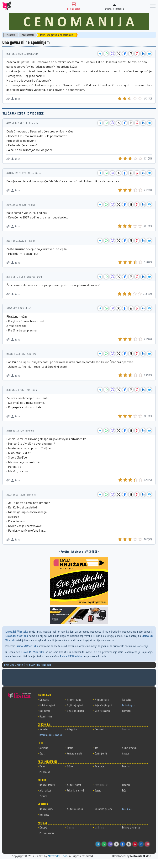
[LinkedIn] (141, 844)
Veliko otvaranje (130, 748)
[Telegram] (98, 844)
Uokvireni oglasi (47, 705)
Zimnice (43, 796)
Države (70, 766)
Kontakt (43, 827)
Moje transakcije (102, 711)
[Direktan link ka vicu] (8, 98)
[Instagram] (147, 844)
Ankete (125, 753)
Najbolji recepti (74, 785)
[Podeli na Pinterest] (137, 53)
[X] (116, 844)
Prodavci (126, 766)
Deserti (98, 790)
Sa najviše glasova (103, 809)
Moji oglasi (45, 711)
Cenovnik (126, 711)
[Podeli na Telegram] (100, 53)
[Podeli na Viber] (112, 53)
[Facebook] (122, 844)
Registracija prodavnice (51, 735)
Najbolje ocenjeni (75, 809)
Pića (124, 790)
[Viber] (110, 844)
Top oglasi (126, 699)
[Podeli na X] (118, 53)
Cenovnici (99, 729)
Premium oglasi (102, 699)
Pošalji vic (127, 809)
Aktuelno (44, 729)
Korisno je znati (74, 753)
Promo (70, 748)
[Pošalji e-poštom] (149, 53)
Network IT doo (57, 856)
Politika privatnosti (131, 827)
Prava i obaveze (47, 833)
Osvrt (42, 753)
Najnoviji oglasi (74, 699)
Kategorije (44, 699)
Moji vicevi (45, 814)
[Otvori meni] (153, 6)
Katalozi (43, 766)
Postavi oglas (128, 705)
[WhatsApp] (104, 844)
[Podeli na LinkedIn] (143, 53)
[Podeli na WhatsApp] (106, 53)
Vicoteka (11, 34)
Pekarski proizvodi (75, 790)
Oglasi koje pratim (75, 711)
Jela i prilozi (45, 790)
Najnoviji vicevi (47, 809)
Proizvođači (45, 772)
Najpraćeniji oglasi (103, 705)
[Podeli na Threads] (131, 53)
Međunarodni (28, 34)
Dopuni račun (46, 716)
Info (96, 748)
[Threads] (128, 844)
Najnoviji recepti (47, 785)
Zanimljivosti (101, 753)
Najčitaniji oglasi (75, 705)
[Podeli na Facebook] (124, 53)
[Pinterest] (135, 844)
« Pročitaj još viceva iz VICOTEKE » (79, 551)
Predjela (126, 785)
